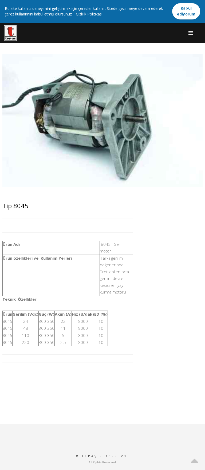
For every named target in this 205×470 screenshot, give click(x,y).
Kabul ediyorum (186, 11)
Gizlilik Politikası (89, 14)
